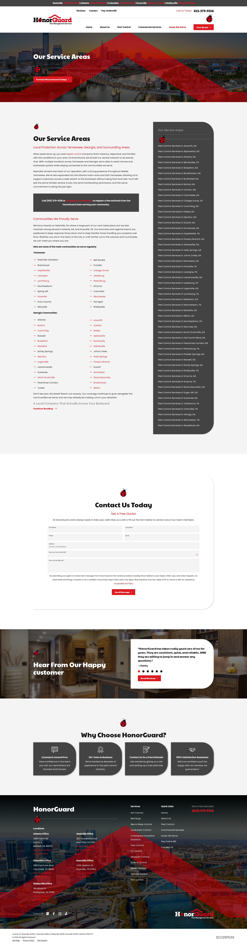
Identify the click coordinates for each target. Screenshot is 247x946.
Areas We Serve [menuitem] (177, 27)
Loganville (43, 361)
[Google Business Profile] (47, 913)
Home (164, 812)
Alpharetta (99, 335)
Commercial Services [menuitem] (149, 27)
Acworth (97, 320)
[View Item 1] (139, 671)
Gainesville (99, 346)
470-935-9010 (40, 853)
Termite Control (139, 874)
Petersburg (99, 280)
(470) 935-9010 (98, 3)
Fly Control (136, 851)
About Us (166, 818)
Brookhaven (99, 382)
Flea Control (137, 845)
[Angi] (66, 913)
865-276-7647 (83, 876)
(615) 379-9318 (71, 3)
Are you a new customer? (57, 552)
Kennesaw (99, 372)
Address (51, 544)
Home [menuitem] (89, 27)
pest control (75, 153)
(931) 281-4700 (127, 3)
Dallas (96, 330)
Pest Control (167, 824)
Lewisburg (98, 275)
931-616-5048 (40, 899)
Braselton (43, 340)
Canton (97, 325)
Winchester (99, 296)
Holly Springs (100, 356)
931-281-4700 (40, 876)
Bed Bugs (136, 818)
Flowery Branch (101, 361)
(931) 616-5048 (186, 3)
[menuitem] (183, 146)
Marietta (42, 346)
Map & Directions (42, 849)
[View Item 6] (161, 671)
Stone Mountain (102, 377)
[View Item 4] (152, 671)
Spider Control (138, 868)
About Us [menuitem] (105, 27)
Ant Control (137, 812)
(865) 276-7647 (155, 3)
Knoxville (42, 296)
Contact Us (167, 847)
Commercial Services (172, 829)
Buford (41, 325)
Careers (93, 10)
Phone (51, 536)
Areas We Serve (169, 835)
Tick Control (137, 879)
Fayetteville (44, 270)
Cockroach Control (141, 829)
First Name (52, 527)
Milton (96, 387)
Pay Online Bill (109, 10)
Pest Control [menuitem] (124, 27)
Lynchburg (43, 280)
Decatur (42, 356)
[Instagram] (59, 913)
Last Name (129, 527)
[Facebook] (53, 913)
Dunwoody (99, 340)
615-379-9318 (204, 10)
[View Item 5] (157, 671)
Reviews (81, 10)
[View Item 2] (143, 671)
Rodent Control (139, 862)
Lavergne (43, 275)
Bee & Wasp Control (141, 824)
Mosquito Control (140, 856)
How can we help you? (56, 560)
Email (127, 536)
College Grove (101, 270)
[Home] (52, 19)
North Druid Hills (46, 377)
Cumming (43, 330)
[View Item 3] (148, 671)
